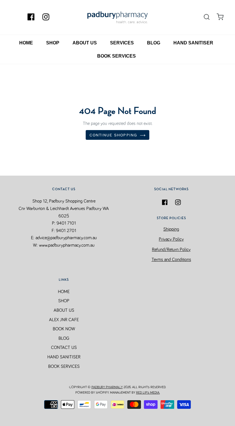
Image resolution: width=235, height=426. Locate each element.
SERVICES (122, 42)
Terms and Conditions (171, 259)
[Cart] (220, 16)
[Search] (206, 17)
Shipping (171, 229)
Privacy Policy (171, 239)
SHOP (52, 42)
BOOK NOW (64, 329)
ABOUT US (85, 42)
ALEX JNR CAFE (64, 319)
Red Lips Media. (148, 392)
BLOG (153, 42)
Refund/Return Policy (171, 249)
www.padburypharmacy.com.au (67, 245)
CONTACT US (64, 347)
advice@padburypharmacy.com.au (66, 237)
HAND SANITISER (193, 42)
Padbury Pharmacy (107, 387)
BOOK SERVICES (116, 56)
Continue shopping (113, 135)
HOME (26, 42)
